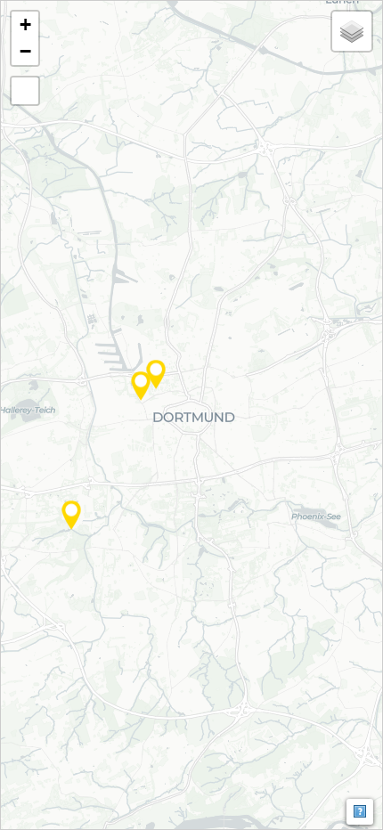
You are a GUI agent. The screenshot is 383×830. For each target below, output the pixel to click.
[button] (71, 515)
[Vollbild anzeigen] (25, 90)
